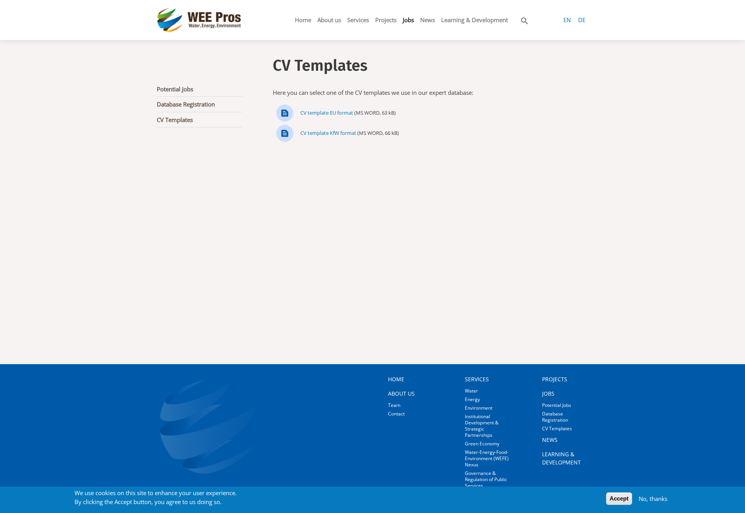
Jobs (408, 20)
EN (567, 20)
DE (582, 20)
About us (329, 20)
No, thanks (653, 499)
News (427, 20)
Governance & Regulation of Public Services (486, 479)
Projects (386, 20)
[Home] (199, 20)
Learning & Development (474, 20)
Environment (478, 408)
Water (471, 390)
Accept (619, 498)
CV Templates (175, 120)
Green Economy (482, 443)
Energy (472, 399)
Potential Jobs (175, 89)
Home (303, 20)
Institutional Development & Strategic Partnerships (482, 425)
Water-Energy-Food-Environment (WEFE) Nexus (487, 458)
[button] (524, 19)
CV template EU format (326, 112)
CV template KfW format (328, 132)
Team (394, 405)
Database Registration (186, 104)
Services (358, 20)
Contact (396, 413)
